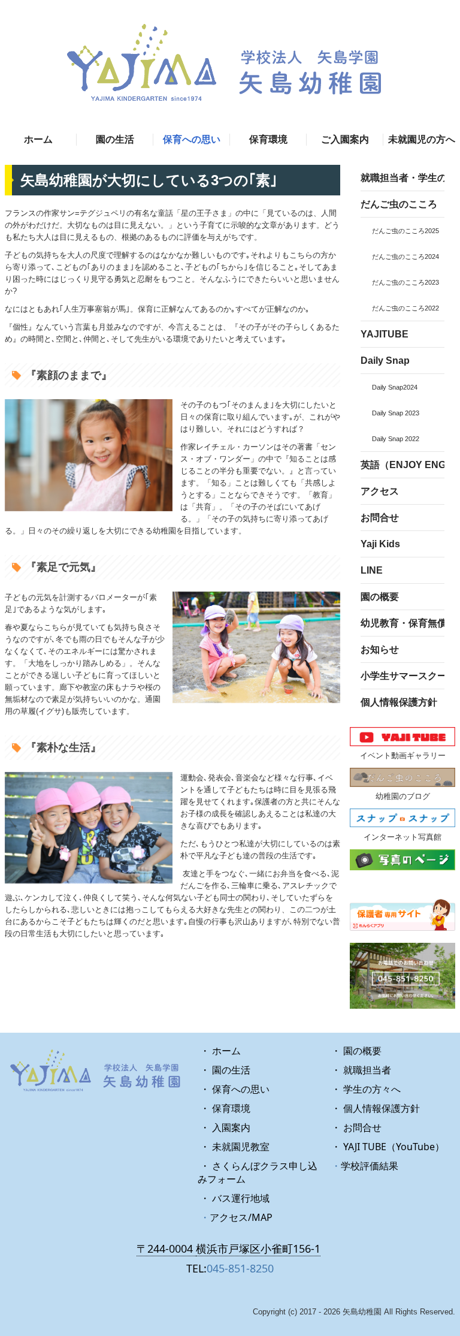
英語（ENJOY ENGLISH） (402, 465)
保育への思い (191, 139)
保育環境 (268, 139)
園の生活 (115, 139)
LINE (372, 570)
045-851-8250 (240, 1268)
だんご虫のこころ (399, 204)
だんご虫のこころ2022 (405, 308)
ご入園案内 (345, 139)
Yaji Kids (380, 544)
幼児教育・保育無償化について (402, 623)
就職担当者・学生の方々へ (402, 178)
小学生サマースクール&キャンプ (402, 676)
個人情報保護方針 (399, 702)
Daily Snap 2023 (395, 413)
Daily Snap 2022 (395, 438)
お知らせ (380, 649)
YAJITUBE (384, 334)
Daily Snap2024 (394, 387)
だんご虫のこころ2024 (405, 256)
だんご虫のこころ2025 (405, 230)
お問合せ (380, 517)
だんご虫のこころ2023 (405, 282)
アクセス (380, 491)
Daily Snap (385, 360)
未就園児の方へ (421, 139)
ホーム (38, 139)
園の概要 (380, 597)
